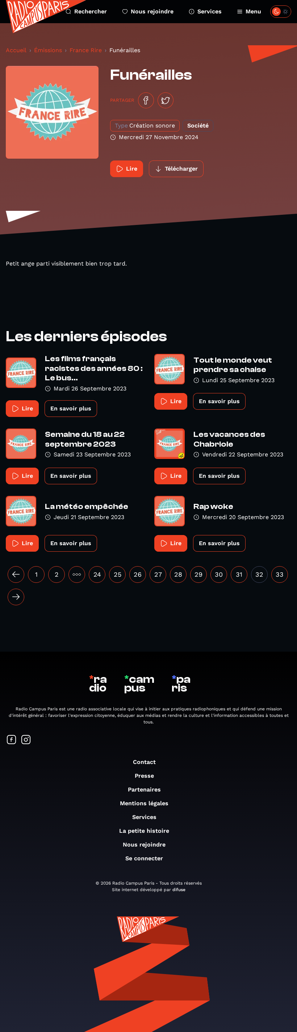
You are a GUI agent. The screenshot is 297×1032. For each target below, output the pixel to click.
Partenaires (144, 789)
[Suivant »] (16, 597)
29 (198, 574)
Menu (253, 11)
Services (209, 11)
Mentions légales (144, 803)
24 (97, 574)
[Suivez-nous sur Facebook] (11, 740)
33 (280, 574)
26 (138, 574)
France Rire (86, 50)
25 (117, 574)
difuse (178, 889)
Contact (144, 762)
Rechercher (90, 11)
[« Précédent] (16, 574)
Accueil (16, 50)
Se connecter (144, 858)
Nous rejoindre (152, 11)
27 (158, 574)
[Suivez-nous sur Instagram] (26, 740)
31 (239, 574)
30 (219, 574)
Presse (144, 775)
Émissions (48, 50)
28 (178, 574)
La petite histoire (144, 830)
